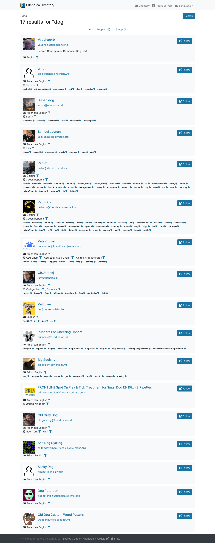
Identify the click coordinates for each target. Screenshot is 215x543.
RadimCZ (45, 202)
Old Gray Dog (48, 415)
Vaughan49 (46, 40)
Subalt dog (46, 100)
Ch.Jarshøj (46, 273)
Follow (186, 40)
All (89, 29)
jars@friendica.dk (48, 277)
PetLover (44, 304)
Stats (116, 538)
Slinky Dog (46, 467)
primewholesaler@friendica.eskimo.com (61, 392)
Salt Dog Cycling (50, 443)
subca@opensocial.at (50, 105)
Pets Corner (47, 241)
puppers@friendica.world (53, 337)
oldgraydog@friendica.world (55, 420)
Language (185, 5)
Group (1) (121, 29)
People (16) (103, 29)
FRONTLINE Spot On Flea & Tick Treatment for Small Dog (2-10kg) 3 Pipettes (95, 387)
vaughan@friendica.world (53, 44)
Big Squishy (46, 360)
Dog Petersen (48, 491)
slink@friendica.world (50, 471)
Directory (144, 5)
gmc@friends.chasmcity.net (54, 73)
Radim (42, 163)
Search (189, 15)
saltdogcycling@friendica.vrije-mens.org (62, 447)
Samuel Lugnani (50, 132)
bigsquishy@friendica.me (53, 364)
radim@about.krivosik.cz (52, 168)
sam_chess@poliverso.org (53, 136)
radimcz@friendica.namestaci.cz (57, 207)
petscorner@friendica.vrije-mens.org (59, 246)
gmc (41, 69)
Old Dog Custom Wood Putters (61, 515)
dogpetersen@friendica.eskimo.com (59, 495)
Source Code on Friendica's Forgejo (84, 538)
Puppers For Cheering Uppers (60, 332)
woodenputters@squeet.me (54, 519)
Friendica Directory (39, 5)
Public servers (164, 5)
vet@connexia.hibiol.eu (51, 309)
